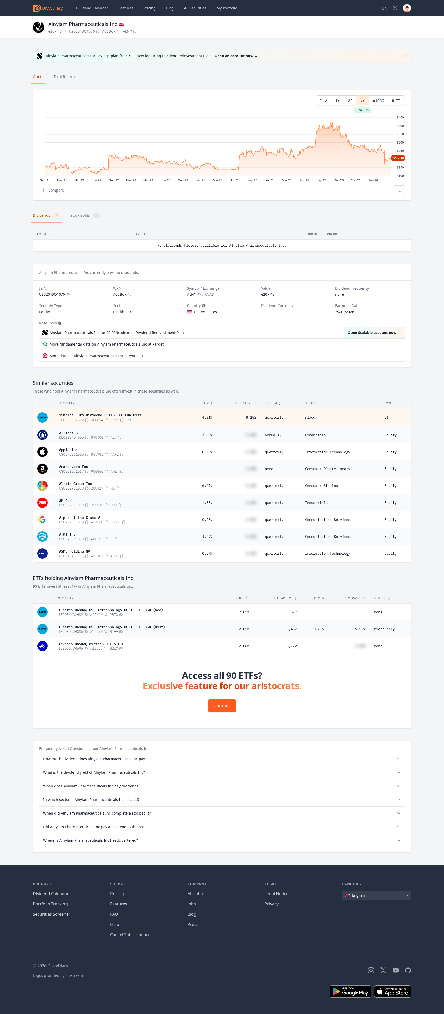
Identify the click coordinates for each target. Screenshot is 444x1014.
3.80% (207, 435)
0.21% (318, 629)
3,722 (291, 646)
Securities (195, 8)
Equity (390, 435)
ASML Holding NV (74, 550)
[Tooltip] (203, 306)
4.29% (207, 536)
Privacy (272, 904)
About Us (197, 893)
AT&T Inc (67, 534)
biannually (384, 629)
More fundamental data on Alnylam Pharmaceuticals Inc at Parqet (107, 344)
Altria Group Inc (75, 483)
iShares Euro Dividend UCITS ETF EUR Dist (100, 414)
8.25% (251, 417)
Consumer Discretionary (327, 468)
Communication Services (327, 519)
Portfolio (227, 8)
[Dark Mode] (395, 8)
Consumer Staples (321, 485)
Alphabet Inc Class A (79, 517)
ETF (387, 417)
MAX (380, 100)
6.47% (207, 485)
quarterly (274, 417)
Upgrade (222, 706)
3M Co (64, 500)
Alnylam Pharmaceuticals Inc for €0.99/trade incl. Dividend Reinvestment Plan (117, 332)
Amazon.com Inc (73, 466)
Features (125, 8)
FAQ (114, 914)
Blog (192, 914)
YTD (323, 100)
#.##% (251, 435)
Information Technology (327, 451)
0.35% (207, 451)
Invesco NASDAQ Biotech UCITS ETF (91, 643)
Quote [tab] (38, 76)
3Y (350, 100)
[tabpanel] (222, 145)
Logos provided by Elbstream (58, 975)
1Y (337, 100)
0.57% (207, 553)
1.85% (207, 502)
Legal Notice (277, 893)
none (269, 468)
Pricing (150, 8)
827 (294, 612)
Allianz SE (69, 432)
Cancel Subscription (129, 935)
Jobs (192, 904)
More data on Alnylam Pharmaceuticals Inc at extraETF (97, 355)
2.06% (244, 646)
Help (114, 924)
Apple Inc (68, 449)
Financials (315, 435)
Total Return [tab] (64, 76)
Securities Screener (51, 914)
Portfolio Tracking (50, 904)
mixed (310, 417)
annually (273, 435)
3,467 (291, 629)
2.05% (244, 612)
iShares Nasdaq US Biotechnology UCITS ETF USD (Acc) (110, 609)
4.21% (207, 417)
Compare (56, 190)
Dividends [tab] (45, 215)
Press (193, 924)
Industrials (316, 502)
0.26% (207, 519)
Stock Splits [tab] (83, 215)
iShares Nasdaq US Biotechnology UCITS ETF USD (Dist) (111, 626)
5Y (362, 101)
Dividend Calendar (92, 8)
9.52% (360, 629)
